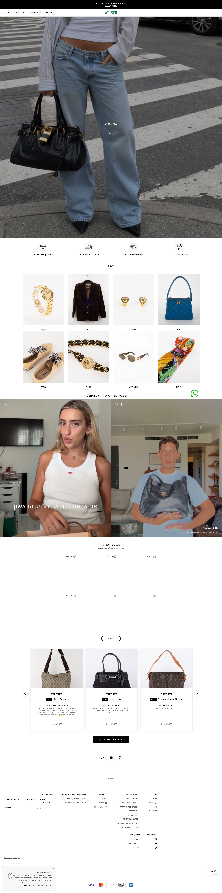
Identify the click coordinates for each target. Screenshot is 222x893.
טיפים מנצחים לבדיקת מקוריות (127, 823)
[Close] (53, 868)
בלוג (155, 807)
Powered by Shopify (12, 857)
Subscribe (9, 808)
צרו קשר (104, 799)
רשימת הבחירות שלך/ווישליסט (75, 803)
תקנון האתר (135, 839)
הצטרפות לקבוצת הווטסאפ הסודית (126, 803)
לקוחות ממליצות (151, 803)
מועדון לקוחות (133, 811)
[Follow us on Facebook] (111, 758)
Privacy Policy (29, 885)
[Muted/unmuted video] (116, 404)
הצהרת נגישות (152, 811)
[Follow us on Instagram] (120, 758)
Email (105, 811)
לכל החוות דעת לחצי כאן (111, 739)
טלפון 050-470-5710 (100, 807)
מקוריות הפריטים (132, 799)
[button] (49, 13)
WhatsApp (103, 803)
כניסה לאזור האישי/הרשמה (76, 799)
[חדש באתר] (111, 127)
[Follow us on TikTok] (102, 758)
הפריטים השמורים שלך (130, 819)
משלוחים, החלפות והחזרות (129, 807)
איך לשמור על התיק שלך (130, 827)
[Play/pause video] (122, 404)
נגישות (137, 847)
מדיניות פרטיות (134, 843)
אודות (155, 799)
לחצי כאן (89, 395)
